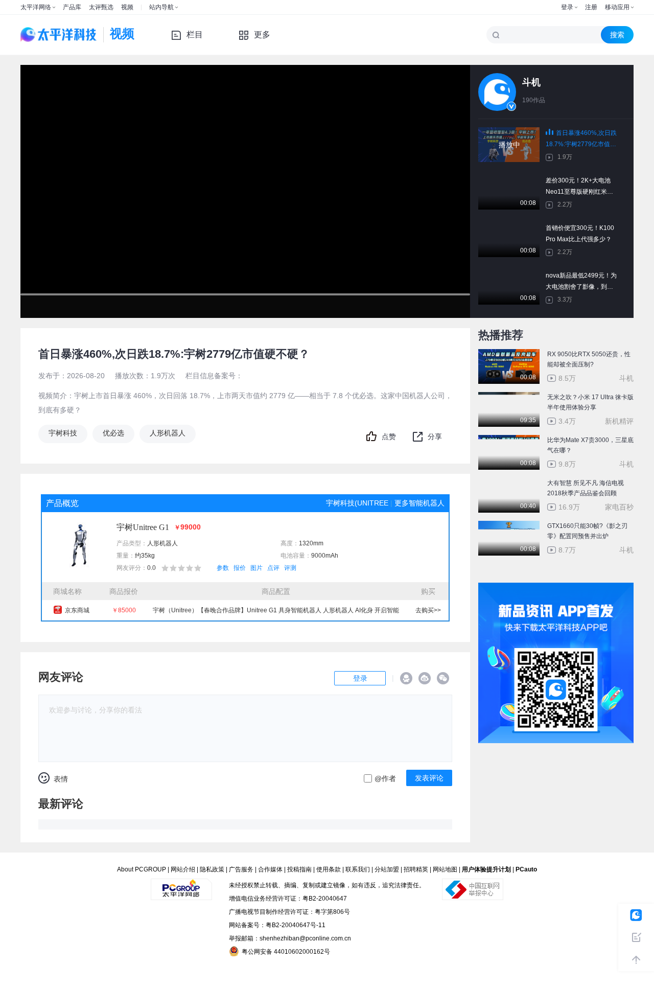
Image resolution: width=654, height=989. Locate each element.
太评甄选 (101, 7)
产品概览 (62, 503)
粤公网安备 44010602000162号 (286, 951)
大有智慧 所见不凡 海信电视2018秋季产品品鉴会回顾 (585, 488)
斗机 (531, 82)
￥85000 (124, 610)
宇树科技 (63, 433)
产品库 (72, 7)
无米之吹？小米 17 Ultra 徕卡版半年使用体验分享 (590, 402)
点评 (273, 567)
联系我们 (357, 869)
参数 (223, 567)
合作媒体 (270, 869)
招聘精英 (416, 869)
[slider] (245, 317)
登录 (567, 7)
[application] (245, 191)
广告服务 (241, 869)
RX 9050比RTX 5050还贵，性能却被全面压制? (588, 359)
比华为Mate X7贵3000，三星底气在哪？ (590, 445)
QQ (406, 678)
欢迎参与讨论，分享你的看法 (95, 710)
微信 (443, 678)
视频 (127, 7)
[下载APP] (556, 590)
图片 (256, 567)
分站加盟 (387, 869)
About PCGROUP (141, 869)
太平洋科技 (58, 34)
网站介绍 (183, 869)
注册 (591, 7)
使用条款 (328, 869)
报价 (239, 567)
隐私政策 (212, 869)
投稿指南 (299, 869)
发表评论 (429, 778)
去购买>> (428, 610)
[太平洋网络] (181, 885)
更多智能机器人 (419, 503)
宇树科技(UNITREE (357, 503)
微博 (424, 678)
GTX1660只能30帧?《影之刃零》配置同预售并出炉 (587, 531)
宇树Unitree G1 (142, 527)
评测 (290, 567)
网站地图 (445, 869)
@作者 (385, 778)
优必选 (113, 433)
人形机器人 (167, 433)
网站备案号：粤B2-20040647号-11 (277, 925)
